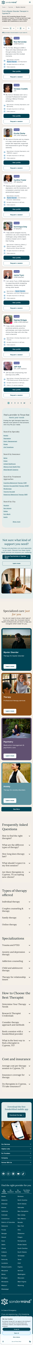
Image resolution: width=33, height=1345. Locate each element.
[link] (16, 57)
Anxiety (6, 435)
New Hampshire (23, 1211)
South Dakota (22, 1252)
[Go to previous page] (2, 403)
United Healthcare (10, 464)
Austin (6, 517)
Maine (3, 1274)
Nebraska (21, 1207)
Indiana (4, 1252)
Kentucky (4, 1259)
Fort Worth (7, 514)
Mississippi (5, 1289)
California (4, 1211)
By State (4, 1190)
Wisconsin (21, 1278)
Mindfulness (8, 489)
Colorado (4, 1215)
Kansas (3, 1256)
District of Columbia (8, 1222)
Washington (21, 1274)
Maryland (4, 1270)
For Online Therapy (26, 1191)
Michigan (4, 1278)
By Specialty (18, 1191)
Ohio (19, 1230)
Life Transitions (8, 447)
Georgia (4, 1233)
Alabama (4, 1200)
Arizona (3, 1207)
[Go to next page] (30, 403)
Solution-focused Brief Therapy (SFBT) (16, 486)
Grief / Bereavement (10, 441)
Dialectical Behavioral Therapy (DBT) (16, 494)
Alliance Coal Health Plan (12, 467)
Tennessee (21, 1256)
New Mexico (22, 1218)
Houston (6, 505)
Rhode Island (22, 1244)
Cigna (5, 461)
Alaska (3, 1196)
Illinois (3, 1248)
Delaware (4, 1226)
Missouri (4, 1285)
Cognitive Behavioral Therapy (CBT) (15, 483)
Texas (19, 1259)
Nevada (20, 1222)
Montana (20, 1196)
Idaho (3, 1244)
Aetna (5, 458)
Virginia (20, 1267)
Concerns (7, 28)
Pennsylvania (22, 1241)
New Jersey (21, 1215)
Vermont (20, 1270)
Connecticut (5, 1218)
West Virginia (22, 1281)
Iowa (3, 1241)
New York (21, 1226)
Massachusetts (6, 1267)
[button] (16, 557)
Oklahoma (21, 1233)
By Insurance (10, 1191)
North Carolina (22, 1200)
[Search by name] (29, 28)
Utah (19, 1263)
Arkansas (4, 1204)
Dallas (6, 511)
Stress (6, 444)
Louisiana (4, 1263)
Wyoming (21, 1285)
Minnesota (4, 1281)
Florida (3, 1230)
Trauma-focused (9, 492)
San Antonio (7, 508)
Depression (7, 438)
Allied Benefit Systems (11, 470)
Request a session (16, 77)
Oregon (20, 1237)
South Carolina (22, 1248)
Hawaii (3, 1237)
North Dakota (22, 1204)
